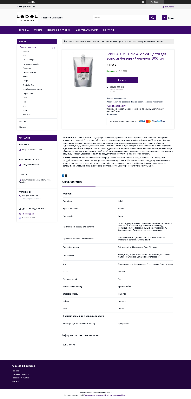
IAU (88, 41)
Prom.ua (108, 393)
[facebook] (63, 176)
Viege (25, 81)
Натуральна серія (31, 64)
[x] (66, 176)
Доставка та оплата (87, 30)
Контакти (108, 30)
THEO (25, 76)
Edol (25, 110)
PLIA (25, 98)
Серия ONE (28, 93)
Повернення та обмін (59, 30)
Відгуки (22, 127)
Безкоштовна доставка (116, 98)
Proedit (26, 51)
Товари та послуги (76, 41)
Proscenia (27, 68)
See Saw (26, 115)
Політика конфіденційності (116, 395)
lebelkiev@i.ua (28, 214)
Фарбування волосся (32, 89)
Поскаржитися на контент (94, 395)
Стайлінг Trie (28, 85)
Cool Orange (28, 60)
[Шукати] (152, 17)
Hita (24, 102)
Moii (24, 106)
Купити (122, 80)
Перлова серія (29, 72)
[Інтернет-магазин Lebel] (27, 23)
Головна (24, 30)
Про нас (38, 30)
